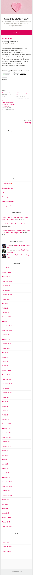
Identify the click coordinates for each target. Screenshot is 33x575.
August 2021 (6, 450)
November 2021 (7, 437)
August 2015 (6, 499)
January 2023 (6, 375)
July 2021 (5, 455)
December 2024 (7, 326)
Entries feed (5, 542)
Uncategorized (7, 39)
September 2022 (7, 392)
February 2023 (6, 370)
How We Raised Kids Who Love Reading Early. (16, 224)
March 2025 (5, 312)
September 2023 (7, 343)
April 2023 (5, 366)
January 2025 (6, 321)
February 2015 (6, 517)
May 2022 (5, 410)
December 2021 (7, 433)
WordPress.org (6, 551)
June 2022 (5, 406)
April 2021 (5, 468)
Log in (4, 538)
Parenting (5, 197)
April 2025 (5, 308)
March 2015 (5, 513)
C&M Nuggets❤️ (7, 183)
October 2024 (6, 335)
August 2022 (6, 397)
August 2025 (6, 299)
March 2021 (5, 473)
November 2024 (7, 330)
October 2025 (6, 290)
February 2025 (6, 317)
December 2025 (7, 281)
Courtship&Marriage (16, 18)
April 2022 (5, 415)
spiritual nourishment (8, 201)
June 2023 (5, 357)
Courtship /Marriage (8, 188)
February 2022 (6, 424)
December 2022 (7, 379)
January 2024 (6, 339)
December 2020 (7, 482)
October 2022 (6, 388)
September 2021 (7, 446)
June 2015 (5, 508)
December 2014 (7, 526)
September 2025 (7, 294)
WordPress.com (16, 572)
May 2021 (5, 464)
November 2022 (7, 384)
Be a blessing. (26, 122)
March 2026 (5, 268)
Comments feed (7, 547)
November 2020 (7, 486)
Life (3, 192)
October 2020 (6, 490)
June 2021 (5, 459)
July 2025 (5, 303)
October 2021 (6, 441)
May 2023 (5, 361)
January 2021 (6, 477)
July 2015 (5, 504)
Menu (17, 32)
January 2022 (6, 428)
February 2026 (6, 272)
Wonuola (9, 245)
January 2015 (6, 522)
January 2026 (6, 277)
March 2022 (5, 419)
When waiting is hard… (8, 93)
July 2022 (5, 401)
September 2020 (7, 495)
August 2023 (6, 348)
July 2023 (5, 352)
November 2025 (7, 286)
